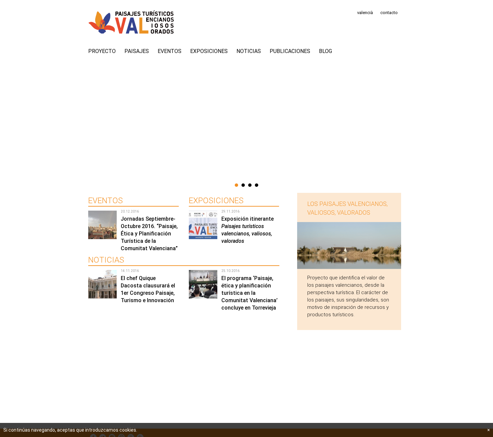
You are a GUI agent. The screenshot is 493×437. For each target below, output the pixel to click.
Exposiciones (209, 51)
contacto (389, 12)
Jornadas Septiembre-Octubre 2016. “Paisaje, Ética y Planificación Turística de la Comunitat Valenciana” (149, 234)
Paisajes (136, 51)
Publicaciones (290, 51)
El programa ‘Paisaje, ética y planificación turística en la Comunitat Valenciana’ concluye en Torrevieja (249, 293)
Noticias (248, 51)
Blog (325, 51)
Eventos (169, 51)
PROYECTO (102, 51)
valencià (365, 12)
